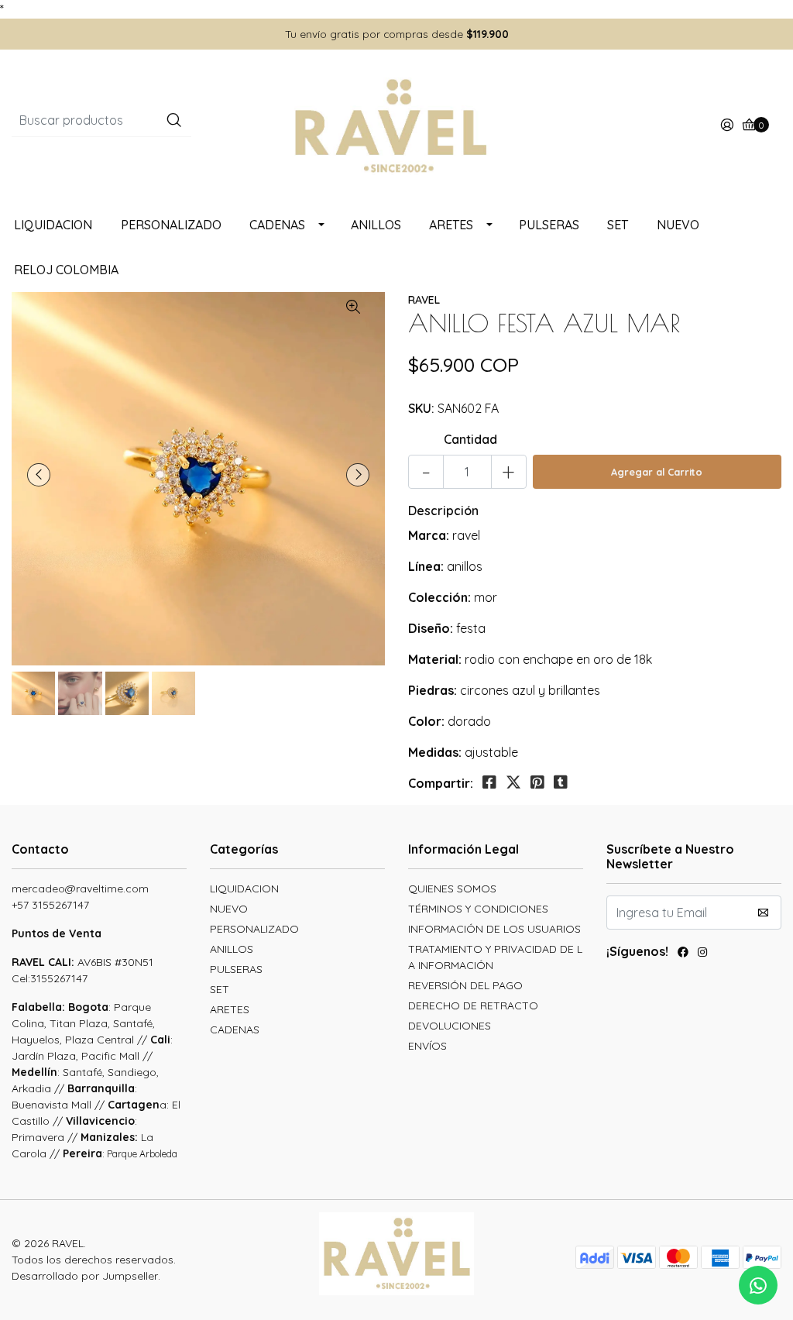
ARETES (451, 224)
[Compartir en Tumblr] (561, 782)
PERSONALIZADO (171, 224)
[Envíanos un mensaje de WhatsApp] (758, 1285)
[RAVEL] (396, 124)
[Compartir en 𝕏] (513, 782)
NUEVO (678, 224)
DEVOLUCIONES (449, 1026)
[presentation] (38, 474)
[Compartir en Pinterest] (537, 782)
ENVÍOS (427, 1046)
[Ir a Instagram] (702, 954)
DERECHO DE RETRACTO (473, 1005)
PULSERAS (549, 224)
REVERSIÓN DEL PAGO (465, 985)
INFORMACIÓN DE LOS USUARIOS (494, 929)
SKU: (421, 408)
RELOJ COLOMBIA (66, 269)
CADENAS (277, 224)
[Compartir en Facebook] (489, 782)
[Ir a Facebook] (683, 954)
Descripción (443, 510)
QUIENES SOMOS (452, 888)
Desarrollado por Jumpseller (85, 1276)
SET (617, 224)
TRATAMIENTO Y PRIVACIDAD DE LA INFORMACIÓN (495, 957)
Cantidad (470, 439)
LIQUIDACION (53, 224)
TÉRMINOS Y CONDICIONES (478, 909)
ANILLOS (376, 224)
